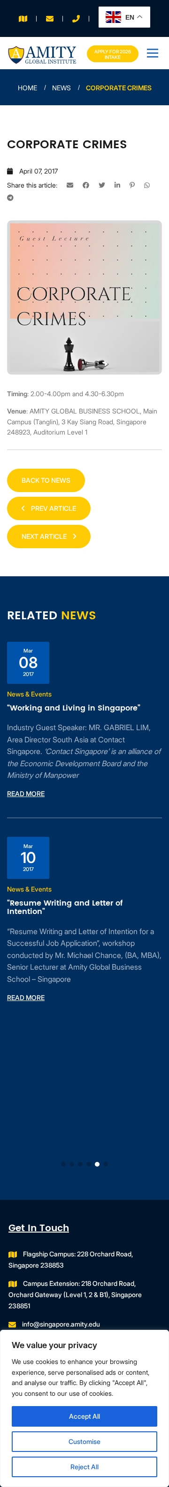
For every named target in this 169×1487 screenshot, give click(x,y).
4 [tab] (88, 1164)
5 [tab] (97, 1164)
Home (27, 88)
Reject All (84, 1467)
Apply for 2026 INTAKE (112, 54)
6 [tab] (105, 1164)
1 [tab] (63, 1164)
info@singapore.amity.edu (61, 1324)
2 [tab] (71, 1164)
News (61, 88)
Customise (84, 1441)
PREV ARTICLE (53, 508)
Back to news (46, 480)
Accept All (84, 1416)
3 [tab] (80, 1164)
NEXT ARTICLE (45, 536)
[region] (84, 1408)
